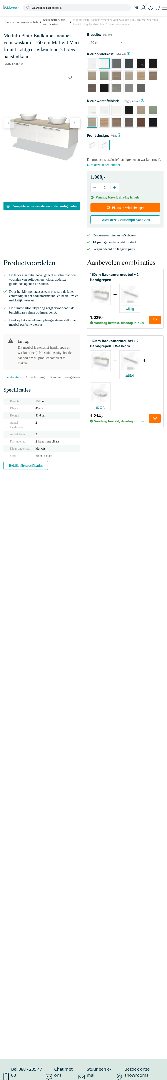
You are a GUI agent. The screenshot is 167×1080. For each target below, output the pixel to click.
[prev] (8, 123)
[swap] (69, 77)
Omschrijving (35, 377)
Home (7, 22)
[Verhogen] (114, 187)
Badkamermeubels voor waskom (54, 22)
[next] (75, 123)
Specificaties (12, 377)
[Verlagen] (95, 187)
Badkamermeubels (27, 22)
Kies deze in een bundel (103, 165)
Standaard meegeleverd (66, 377)
